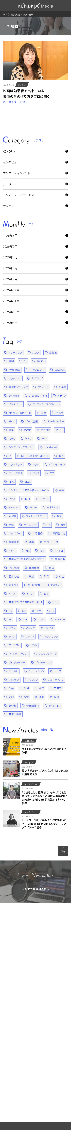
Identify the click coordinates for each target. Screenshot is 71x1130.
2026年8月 (10, 235)
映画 (25, 102)
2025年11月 (11, 301)
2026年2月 (10, 279)
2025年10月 (11, 312)
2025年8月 (10, 322)
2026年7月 (10, 246)
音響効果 (11, 102)
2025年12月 (11, 290)
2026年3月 (10, 268)
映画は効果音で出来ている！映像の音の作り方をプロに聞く (26, 93)
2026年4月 (10, 257)
